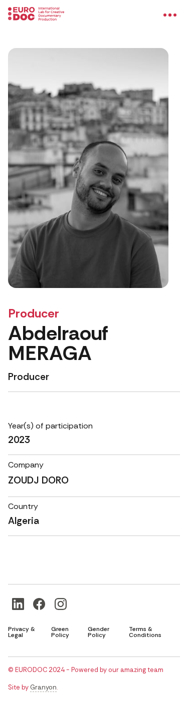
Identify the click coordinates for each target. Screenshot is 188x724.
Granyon (43, 687)
